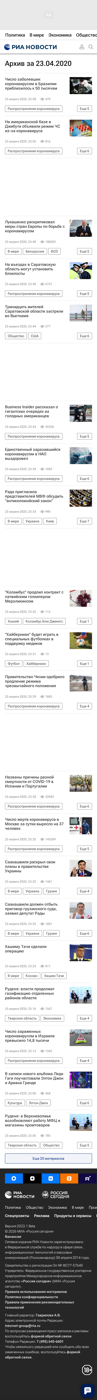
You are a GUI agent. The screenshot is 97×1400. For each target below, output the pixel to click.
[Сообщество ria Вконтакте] (51, 1178)
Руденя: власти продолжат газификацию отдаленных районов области (29, 993)
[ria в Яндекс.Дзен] (32, 1178)
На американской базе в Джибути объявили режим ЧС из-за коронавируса (32, 126)
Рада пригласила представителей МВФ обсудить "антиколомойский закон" (34, 496)
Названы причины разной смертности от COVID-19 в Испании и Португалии (29, 781)
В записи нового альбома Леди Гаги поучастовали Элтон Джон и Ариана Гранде (34, 1078)
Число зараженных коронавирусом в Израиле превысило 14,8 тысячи (30, 1036)
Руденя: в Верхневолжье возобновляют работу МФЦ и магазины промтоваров (32, 1120)
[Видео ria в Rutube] (88, 1178)
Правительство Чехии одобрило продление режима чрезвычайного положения (34, 681)
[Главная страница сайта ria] (30, 47)
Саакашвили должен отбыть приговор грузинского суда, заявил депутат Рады (31, 909)
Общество (34, 1207)
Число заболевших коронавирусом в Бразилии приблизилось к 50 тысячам (31, 84)
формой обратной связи (51, 1336)
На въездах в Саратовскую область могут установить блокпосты (30, 269)
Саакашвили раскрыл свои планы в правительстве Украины (30, 866)
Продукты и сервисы (72, 1216)
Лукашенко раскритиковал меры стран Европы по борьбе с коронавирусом (35, 226)
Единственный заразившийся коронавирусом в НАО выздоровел (32, 454)
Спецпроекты (17, 1216)
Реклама (41, 1216)
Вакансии (13, 1237)
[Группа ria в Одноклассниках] (69, 1178)
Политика (13, 1207)
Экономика (57, 1207)
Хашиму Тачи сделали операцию (26, 948)
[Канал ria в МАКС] (14, 1178)
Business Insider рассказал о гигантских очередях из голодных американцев (31, 411)
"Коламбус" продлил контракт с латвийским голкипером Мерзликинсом (34, 597)
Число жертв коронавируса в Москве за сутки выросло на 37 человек (34, 824)
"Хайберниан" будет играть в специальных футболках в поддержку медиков (31, 639)
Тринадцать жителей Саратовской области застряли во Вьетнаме (34, 311)
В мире (78, 1207)
